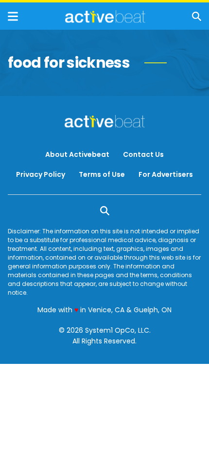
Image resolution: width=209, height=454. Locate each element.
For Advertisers (166, 174)
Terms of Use (102, 174)
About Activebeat (77, 154)
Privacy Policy (40, 174)
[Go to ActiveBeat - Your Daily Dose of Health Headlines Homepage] (105, 16)
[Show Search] (196, 16)
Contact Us (143, 154)
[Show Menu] (13, 16)
